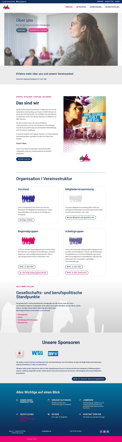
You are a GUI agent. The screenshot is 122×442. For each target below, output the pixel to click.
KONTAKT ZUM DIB (92, 414)
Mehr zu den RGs (27, 267)
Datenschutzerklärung (27, 419)
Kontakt (22, 30)
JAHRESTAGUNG (96, 7)
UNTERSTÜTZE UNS (112, 7)
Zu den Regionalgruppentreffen (33, 273)
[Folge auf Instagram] (104, 431)
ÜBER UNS (69, 7)
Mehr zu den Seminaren (77, 273)
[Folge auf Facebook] (101, 431)
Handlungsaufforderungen (28, 320)
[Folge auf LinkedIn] (107, 431)
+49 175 (72, 431)
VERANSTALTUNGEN (61, 400)
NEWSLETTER (109, 1)
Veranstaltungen (38, 30)
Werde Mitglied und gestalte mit (80, 217)
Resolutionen (23, 323)
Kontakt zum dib (24, 159)
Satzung (23, 420)
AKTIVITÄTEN (81, 7)
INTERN (117, 1)
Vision (20, 317)
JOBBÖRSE (100, 1)
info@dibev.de (46, 431)
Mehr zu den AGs (74, 267)
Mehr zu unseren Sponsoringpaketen (88, 379)
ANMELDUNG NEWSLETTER (26, 401)
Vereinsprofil (22, 315)
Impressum (24, 417)
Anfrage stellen (26, 220)
